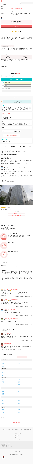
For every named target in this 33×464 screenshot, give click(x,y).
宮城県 (19, 363)
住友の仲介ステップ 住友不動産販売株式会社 (11, 2)
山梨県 (3, 382)
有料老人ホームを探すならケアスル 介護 (6, 446)
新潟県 (3, 379)
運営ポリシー (16, 437)
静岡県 (19, 384)
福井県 (19, 381)
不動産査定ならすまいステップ (5, 445)
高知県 (3, 405)
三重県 (3, 390)
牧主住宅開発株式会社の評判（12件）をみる (26, 340)
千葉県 (3, 373)
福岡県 (3, 409)
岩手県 (3, 363)
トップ (13, 433)
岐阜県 (3, 384)
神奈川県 (3, 375)
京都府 (3, 391)
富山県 (19, 379)
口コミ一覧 (19, 2)
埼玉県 (19, 372)
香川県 (3, 403)
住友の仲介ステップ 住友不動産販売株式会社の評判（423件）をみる (23, 296)
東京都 (19, 373)
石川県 (3, 381)
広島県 (19, 400)
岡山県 (3, 400)
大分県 (3, 412)
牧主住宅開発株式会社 (7, 333)
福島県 (3, 366)
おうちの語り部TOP (3, 2)
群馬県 (3, 372)
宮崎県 (19, 412)
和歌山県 (3, 394)
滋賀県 (19, 390)
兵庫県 (3, 393)
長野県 (19, 382)
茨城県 (3, 370)
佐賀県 (19, 409)
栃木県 (19, 370)
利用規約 (20, 433)
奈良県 (19, 393)
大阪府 (19, 391)
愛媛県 (19, 403)
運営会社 (16, 433)
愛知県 (3, 385)
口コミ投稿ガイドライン (16, 422)
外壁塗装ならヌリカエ (4, 444)
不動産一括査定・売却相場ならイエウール (7, 443)
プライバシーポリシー (16, 435)
